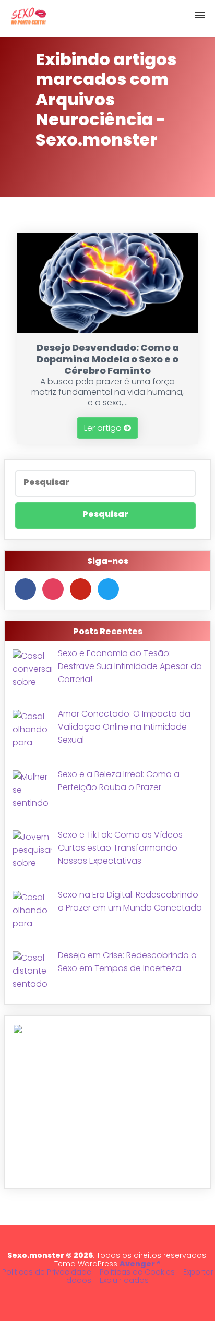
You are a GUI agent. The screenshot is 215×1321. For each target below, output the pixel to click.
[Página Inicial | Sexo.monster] (28, 18)
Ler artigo (104, 428)
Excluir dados (124, 1280)
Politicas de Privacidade (46, 1272)
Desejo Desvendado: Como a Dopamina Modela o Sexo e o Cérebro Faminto (108, 359)
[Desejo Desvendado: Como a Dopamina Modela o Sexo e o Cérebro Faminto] (107, 330)
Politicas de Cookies (137, 1272)
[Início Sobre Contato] (107, 18)
